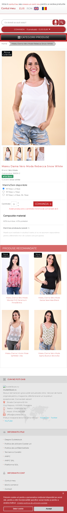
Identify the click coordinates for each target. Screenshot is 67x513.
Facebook (44, 418)
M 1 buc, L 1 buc (13, 192)
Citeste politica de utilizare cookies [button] (32, 503)
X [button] (63, 493)
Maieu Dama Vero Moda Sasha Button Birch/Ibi (49, 354)
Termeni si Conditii (13, 452)
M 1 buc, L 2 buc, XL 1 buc (17, 195)
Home (4, 43)
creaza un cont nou (32, 4)
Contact (8, 489)
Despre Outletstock (13, 439)
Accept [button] (49, 509)
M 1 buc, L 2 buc (13, 189)
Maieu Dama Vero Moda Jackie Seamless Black (49, 298)
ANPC (7, 456)
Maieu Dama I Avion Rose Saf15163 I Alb (16, 354)
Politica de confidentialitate (17, 448)
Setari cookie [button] (18, 509)
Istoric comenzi (11, 485)
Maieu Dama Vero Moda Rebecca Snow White (32, 43)
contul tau (13, 4)
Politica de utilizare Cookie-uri (18, 444)
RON (29, 8)
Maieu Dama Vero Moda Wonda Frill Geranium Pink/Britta (17, 299)
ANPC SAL (9, 460)
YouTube (8, 421)
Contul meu (8, 8)
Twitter (54, 418)
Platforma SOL (11, 464)
